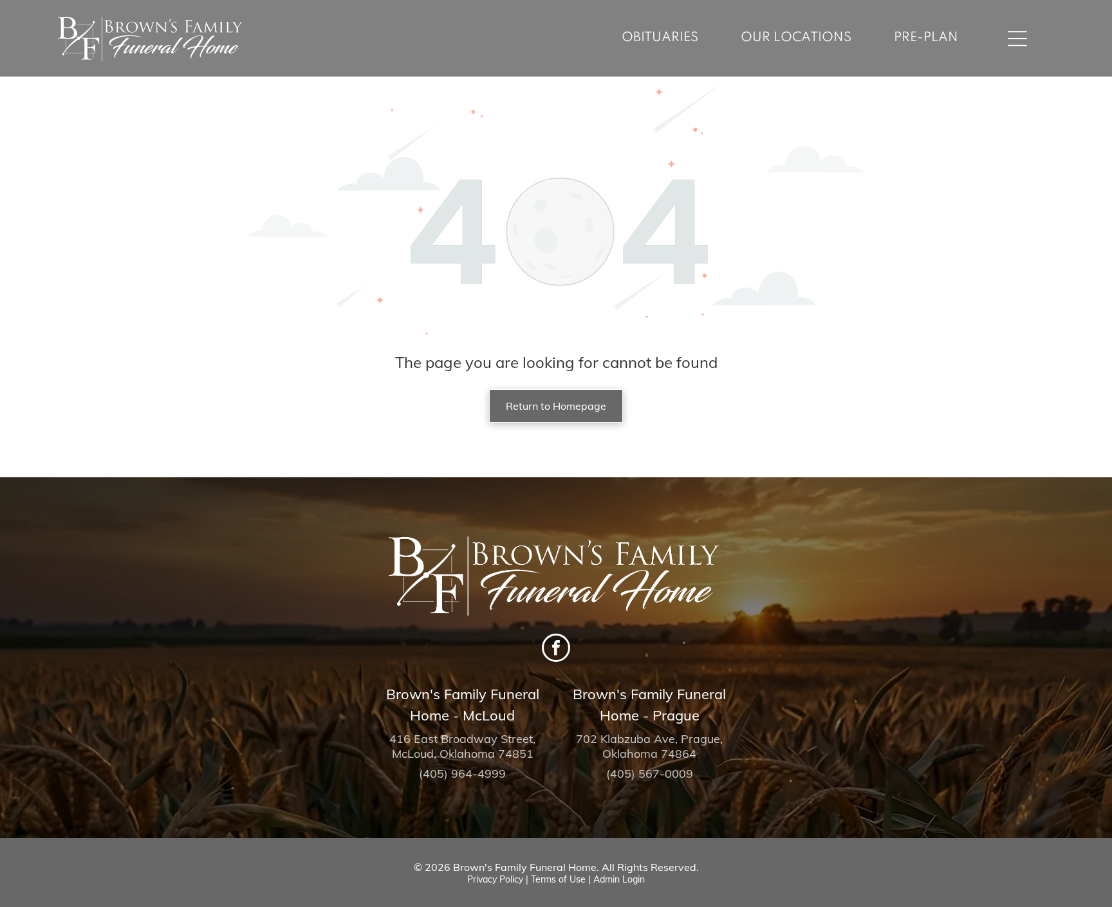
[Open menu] (1017, 38)
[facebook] (556, 649)
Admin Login (619, 879)
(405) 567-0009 (649, 773)
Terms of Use (558, 879)
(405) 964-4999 (462, 773)
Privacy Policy (495, 879)
